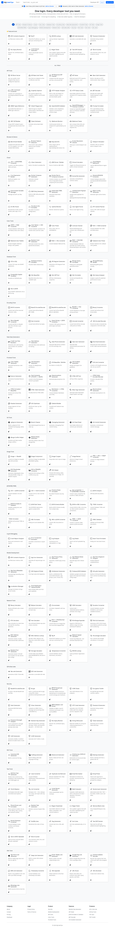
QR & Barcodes (66, 27)
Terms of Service (31, 912)
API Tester (71, 912)
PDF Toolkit (92, 917)
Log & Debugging (33, 27)
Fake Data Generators (72, 24)
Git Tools (92, 24)
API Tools (18, 24)
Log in (102, 2)
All (13, 24)
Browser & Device (27, 24)
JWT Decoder (72, 917)
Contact (9, 912)
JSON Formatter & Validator (76, 914)
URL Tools (94, 27)
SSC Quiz (91, 914)
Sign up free (110, 2)
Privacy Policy (31, 909)
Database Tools (51, 24)
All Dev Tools (92, 912)
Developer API (94, 2)
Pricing (9, 914)
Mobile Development (45, 27)
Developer (9, 917)
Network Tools (56, 27)
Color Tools (42, 24)
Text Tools (87, 27)
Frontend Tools (84, 24)
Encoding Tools (61, 24)
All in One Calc (93, 909)
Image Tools (99, 24)
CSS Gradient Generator (75, 919)
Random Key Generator (75, 909)
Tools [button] (17, 2)
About (8, 909)
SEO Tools (80, 27)
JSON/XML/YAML (22, 27)
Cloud (35, 24)
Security (74, 27)
